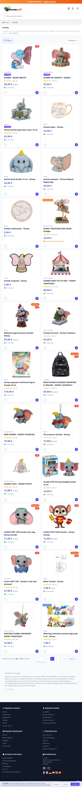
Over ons (5, 769)
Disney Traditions (48, 715)
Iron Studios (6, 746)
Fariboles (5, 740)
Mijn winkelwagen (49, 738)
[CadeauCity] (44, 772)
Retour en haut (42, 662)
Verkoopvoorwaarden (9, 761)
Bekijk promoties (50, 2)
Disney (4, 712)
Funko (4, 743)
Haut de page (10, 689)
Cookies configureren (50, 749)
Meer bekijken (13, 33)
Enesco (4, 735)
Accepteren (75, 784)
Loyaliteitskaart (7, 758)
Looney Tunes (7, 726)
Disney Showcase (48, 720)
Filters (9, 40)
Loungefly (46, 712)
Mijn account (47, 735)
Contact (45, 740)
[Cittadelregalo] (47, 772)
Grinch (4, 723)
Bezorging (46, 743)
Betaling (5, 764)
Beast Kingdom (7, 738)
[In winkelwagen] (37, 92)
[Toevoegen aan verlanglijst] (5, 92)
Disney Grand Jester (49, 723)
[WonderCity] (50, 772)
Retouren (46, 746)
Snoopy (4, 720)
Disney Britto (47, 717)
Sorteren (71, 40)
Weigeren (65, 784)
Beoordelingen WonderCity (11, 772)
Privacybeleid (6, 766)
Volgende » (72, 659)
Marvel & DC (6, 717)
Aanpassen (57, 784)
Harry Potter (6, 715)
